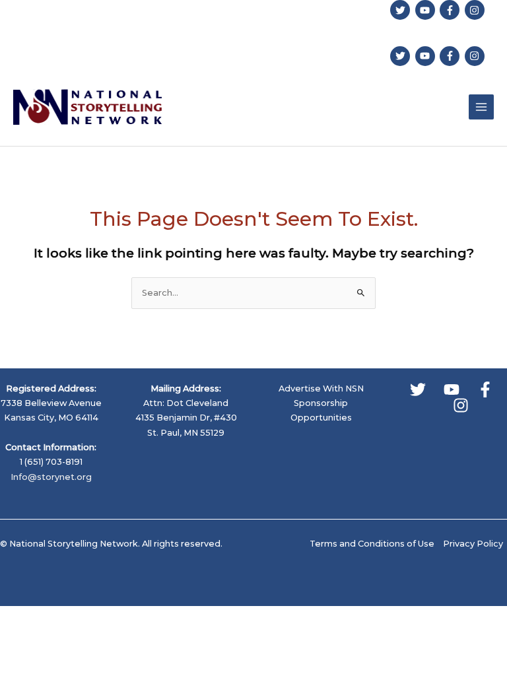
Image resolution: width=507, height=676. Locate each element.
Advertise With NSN (321, 388)
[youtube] (426, 10)
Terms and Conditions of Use (372, 544)
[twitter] (401, 10)
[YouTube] (451, 389)
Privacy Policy (473, 544)
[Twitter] (418, 389)
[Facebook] (485, 389)
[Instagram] (461, 405)
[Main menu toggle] (481, 106)
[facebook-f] (451, 10)
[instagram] (476, 10)
